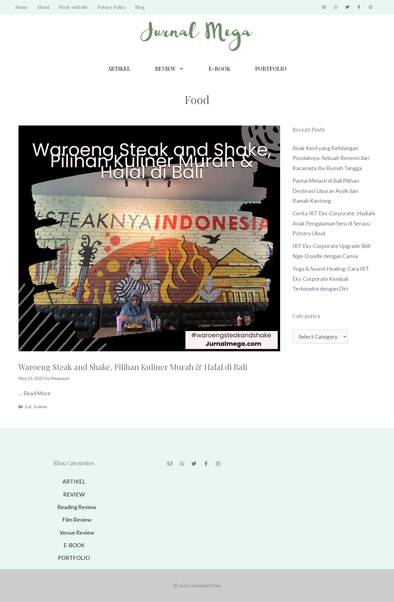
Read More (36, 393)
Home (21, 7)
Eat (28, 406)
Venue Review (76, 532)
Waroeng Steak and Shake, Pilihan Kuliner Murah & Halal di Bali (132, 366)
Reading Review (76, 507)
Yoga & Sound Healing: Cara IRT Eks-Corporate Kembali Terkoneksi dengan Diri (330, 278)
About (43, 7)
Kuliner (40, 406)
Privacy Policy (112, 7)
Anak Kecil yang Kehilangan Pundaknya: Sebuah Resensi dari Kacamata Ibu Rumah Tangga (331, 158)
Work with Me (73, 7)
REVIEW (165, 68)
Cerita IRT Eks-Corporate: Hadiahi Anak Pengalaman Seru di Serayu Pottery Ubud (333, 223)
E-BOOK (220, 68)
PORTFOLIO (271, 68)
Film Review (76, 519)
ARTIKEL (119, 68)
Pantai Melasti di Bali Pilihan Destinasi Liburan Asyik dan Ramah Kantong (325, 190)
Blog (140, 7)
